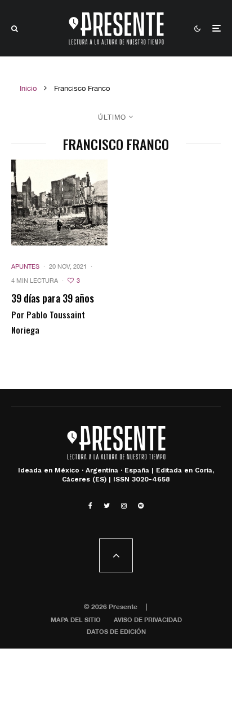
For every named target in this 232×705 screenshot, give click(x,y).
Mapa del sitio (76, 619)
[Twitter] (106, 505)
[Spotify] (140, 505)
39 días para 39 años (52, 298)
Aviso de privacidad (148, 619)
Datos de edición (116, 631)
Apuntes (25, 266)
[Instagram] (123, 505)
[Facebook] (90, 505)
